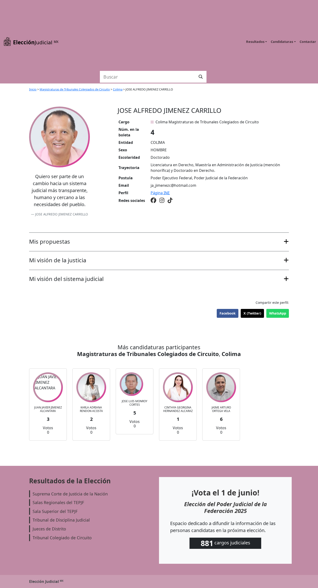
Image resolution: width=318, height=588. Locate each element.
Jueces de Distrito (49, 529)
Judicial (35, 42)
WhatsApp (277, 313)
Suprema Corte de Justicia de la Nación (70, 494)
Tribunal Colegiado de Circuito (62, 537)
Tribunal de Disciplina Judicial (61, 520)
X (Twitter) (252, 313)
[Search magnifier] (200, 77)
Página (160, 192)
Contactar (308, 41)
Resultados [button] (255, 41)
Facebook (228, 313)
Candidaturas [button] (282, 41)
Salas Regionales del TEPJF (58, 502)
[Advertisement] (153, 35)
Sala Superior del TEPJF (55, 511)
